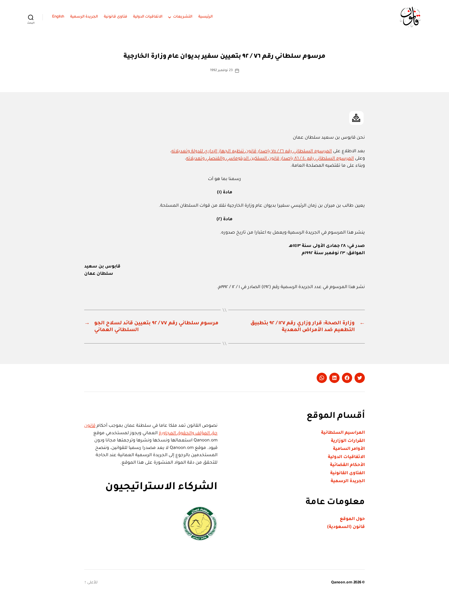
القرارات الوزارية (348, 441)
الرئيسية (205, 17)
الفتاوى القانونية (347, 473)
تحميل (356, 118)
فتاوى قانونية (115, 17)
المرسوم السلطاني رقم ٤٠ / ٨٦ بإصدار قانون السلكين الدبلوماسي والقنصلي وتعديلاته (270, 158)
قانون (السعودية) (346, 527)
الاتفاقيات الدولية (148, 17)
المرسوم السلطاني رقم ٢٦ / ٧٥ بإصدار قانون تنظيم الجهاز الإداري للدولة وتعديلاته (251, 151)
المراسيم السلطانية (343, 432)
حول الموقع (352, 519)
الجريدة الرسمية (84, 17)
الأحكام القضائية (347, 465)
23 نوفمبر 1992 (221, 70)
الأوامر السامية (349, 449)
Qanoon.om (341, 583)
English (58, 17)
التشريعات (182, 17)
